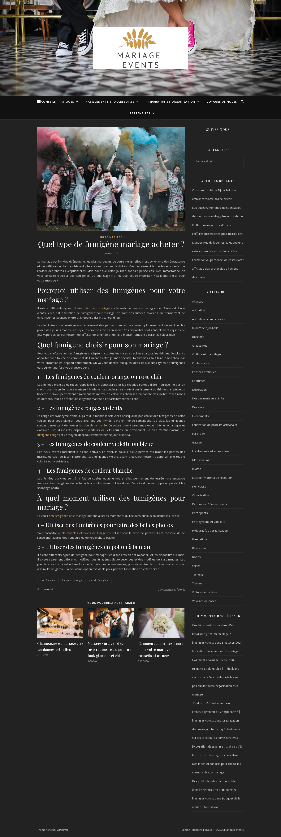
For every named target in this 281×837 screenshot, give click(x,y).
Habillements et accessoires (109, 101)
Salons (196, 566)
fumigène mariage (72, 580)
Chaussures (199, 345)
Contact (185, 829)
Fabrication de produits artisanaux (214, 425)
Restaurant (199, 548)
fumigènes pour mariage (70, 516)
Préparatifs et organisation (170, 101)
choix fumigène (48, 580)
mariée (102, 425)
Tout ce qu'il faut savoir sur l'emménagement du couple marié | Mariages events (216, 711)
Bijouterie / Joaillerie (205, 328)
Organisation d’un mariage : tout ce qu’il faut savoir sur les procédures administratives (216, 729)
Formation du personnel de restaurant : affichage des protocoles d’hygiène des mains (218, 268)
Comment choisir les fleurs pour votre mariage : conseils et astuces (160, 649)
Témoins (198, 574)
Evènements (200, 416)
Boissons (198, 337)
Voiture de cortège (204, 592)
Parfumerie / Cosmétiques (209, 504)
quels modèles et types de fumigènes (84, 533)
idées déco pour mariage (92, 308)
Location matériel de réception (212, 477)
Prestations (200, 539)
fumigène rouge (47, 435)
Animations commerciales (208, 319)
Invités (196, 469)
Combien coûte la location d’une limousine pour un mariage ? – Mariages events (214, 633)
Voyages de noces (222, 101)
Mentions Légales (202, 829)
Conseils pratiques (57, 101)
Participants (200, 513)
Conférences (200, 363)
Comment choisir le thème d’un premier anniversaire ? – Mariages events (215, 668)
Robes (196, 557)
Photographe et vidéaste (208, 522)
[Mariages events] (140, 48)
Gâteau (197, 442)
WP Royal (62, 829)
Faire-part (198, 433)
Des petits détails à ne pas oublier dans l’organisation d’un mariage (215, 685)
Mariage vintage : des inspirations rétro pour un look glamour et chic (109, 649)
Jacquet (48, 589)
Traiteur (197, 583)
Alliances (197, 301)
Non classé (199, 486)
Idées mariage (111, 237)
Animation (198, 310)
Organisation (200, 495)
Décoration (199, 389)
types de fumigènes (98, 580)
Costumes (198, 381)
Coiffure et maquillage (206, 354)
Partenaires (140, 113)
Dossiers (198, 407)
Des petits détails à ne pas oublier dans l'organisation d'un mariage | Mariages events (215, 789)
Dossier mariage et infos (208, 398)
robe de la (90, 425)
